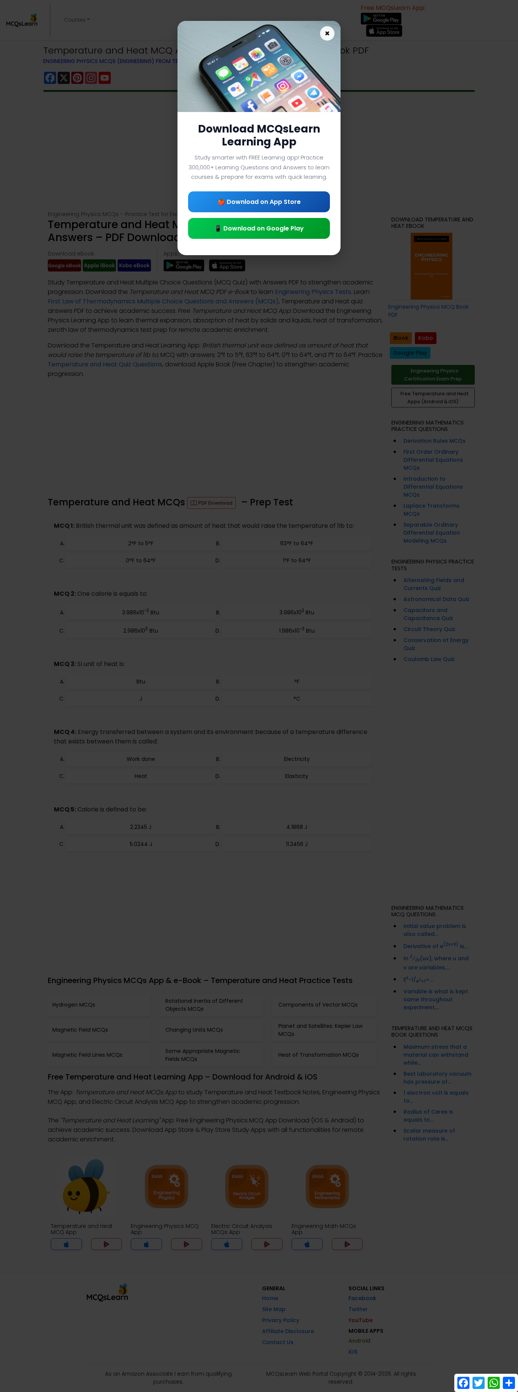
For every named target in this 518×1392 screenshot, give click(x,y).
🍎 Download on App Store (259, 201)
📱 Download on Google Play (259, 228)
